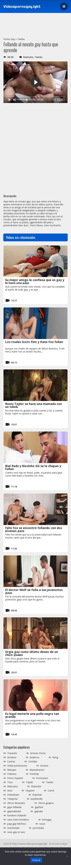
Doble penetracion (17, 765)
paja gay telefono (16, 823)
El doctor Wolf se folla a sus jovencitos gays (34, 591)
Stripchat (37, 794)
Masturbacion (37, 770)
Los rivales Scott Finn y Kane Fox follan (34, 342)
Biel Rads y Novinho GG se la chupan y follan (33, 467)
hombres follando (16, 815)
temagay (47, 819)
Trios (10, 782)
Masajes (11, 770)
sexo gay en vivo (16, 832)
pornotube (38, 828)
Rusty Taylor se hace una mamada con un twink (33, 405)
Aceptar (36, 860)
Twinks (21, 39)
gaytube (38, 811)
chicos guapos (46, 803)
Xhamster (36, 786)
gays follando (14, 807)
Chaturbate (13, 794)
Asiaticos (34, 757)
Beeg (55, 757)
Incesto (44, 765)
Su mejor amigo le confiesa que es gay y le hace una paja (34, 281)
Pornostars (42, 778)
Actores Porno (38, 753)
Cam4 (51, 790)
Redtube (28, 57)
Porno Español (15, 778)
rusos (42, 823)
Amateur (12, 757)
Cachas (11, 761)
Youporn (30, 790)
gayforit (39, 807)
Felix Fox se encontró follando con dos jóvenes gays (33, 529)
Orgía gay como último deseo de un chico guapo (31, 653)
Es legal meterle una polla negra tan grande (32, 715)
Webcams (12, 786)
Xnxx (9, 790)
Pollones (12, 774)
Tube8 (29, 782)
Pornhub (34, 774)
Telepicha (12, 799)
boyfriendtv (37, 799)
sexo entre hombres (18, 819)
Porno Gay (9, 39)
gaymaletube (14, 811)
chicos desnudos (16, 803)
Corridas (32, 761)
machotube (13, 828)
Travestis (12, 753)
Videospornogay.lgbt (21, 6)
